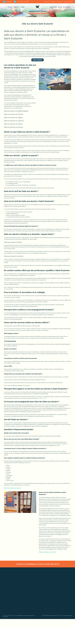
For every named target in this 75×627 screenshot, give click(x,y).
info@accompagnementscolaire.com (23, 1)
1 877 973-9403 (9, 1)
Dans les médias (59, 1)
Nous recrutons (46, 1)
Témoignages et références (67, 1)
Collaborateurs (53, 1)
